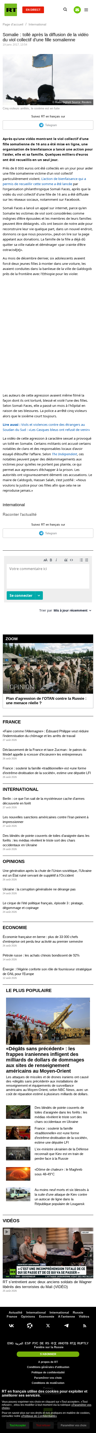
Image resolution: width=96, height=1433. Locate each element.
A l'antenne (66, 1316)
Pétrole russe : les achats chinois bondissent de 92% (41, 955)
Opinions (14, 861)
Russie (78, 1312)
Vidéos (11, 1220)
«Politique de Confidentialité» (39, 1416)
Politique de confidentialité (48, 1372)
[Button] (77, 9)
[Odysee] (29, 1325)
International (14, 505)
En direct (33, 9)
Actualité (15, 1312)
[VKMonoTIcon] (11, 1325)
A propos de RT (48, 1362)
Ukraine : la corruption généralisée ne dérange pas (39, 889)
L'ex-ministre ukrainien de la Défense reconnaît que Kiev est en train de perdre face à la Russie (61, 1153)
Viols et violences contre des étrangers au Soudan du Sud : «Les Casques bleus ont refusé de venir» (46, 427)
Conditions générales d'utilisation (48, 1367)
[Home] (10, 10)
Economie (15, 927)
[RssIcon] (84, 1325)
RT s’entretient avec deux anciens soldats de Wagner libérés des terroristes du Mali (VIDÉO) (47, 1284)
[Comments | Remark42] (48, 586)
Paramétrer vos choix (48, 1377)
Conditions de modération (48, 1383)
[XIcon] (48, 1325)
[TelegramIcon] (66, 1325)
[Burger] (86, 9)
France (12, 721)
